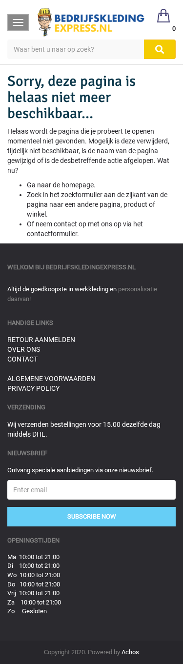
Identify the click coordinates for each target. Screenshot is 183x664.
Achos (130, 652)
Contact (22, 359)
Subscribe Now (91, 516)
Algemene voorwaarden (51, 378)
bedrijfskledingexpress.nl (91, 267)
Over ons (23, 349)
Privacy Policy (33, 388)
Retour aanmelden (41, 339)
